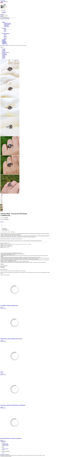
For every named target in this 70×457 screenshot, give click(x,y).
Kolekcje (3, 49)
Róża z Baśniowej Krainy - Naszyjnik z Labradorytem (11, 438)
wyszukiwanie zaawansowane (4, 18)
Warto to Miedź (4, 54)
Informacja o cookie (5, 445)
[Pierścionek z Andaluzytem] (9, 116)
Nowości (3, 57)
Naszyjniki (4, 50)
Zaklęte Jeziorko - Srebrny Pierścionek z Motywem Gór (11, 338)
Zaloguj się (4, 11)
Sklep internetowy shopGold (4, 454)
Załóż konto (4, 12)
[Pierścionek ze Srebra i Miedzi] (9, 97)
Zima (5, 31)
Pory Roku (4, 48)
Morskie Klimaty (6, 26)
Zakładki (3, 55)
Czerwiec (5, 38)
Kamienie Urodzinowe (5, 52)
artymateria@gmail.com (4, 1)
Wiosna (5, 29)
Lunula (1, 371)
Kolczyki (3, 51)
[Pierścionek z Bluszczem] (9, 193)
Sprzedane (3, 56)
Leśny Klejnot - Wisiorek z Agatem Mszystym (9, 305)
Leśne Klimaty (6, 25)
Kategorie (1, 47)
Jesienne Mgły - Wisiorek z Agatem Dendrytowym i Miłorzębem (12, 405)
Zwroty (3, 449)
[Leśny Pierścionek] (9, 78)
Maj (4, 37)
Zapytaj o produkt (3, 308)
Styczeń (5, 34)
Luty (5, 35)
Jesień (5, 30)
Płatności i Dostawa (5, 448)
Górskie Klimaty (6, 24)
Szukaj (3, 452)
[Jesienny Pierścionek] (9, 135)
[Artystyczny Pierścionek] (9, 174)
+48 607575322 (2, 0)
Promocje (3, 58)
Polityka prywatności (5, 444)
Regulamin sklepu (5, 443)
